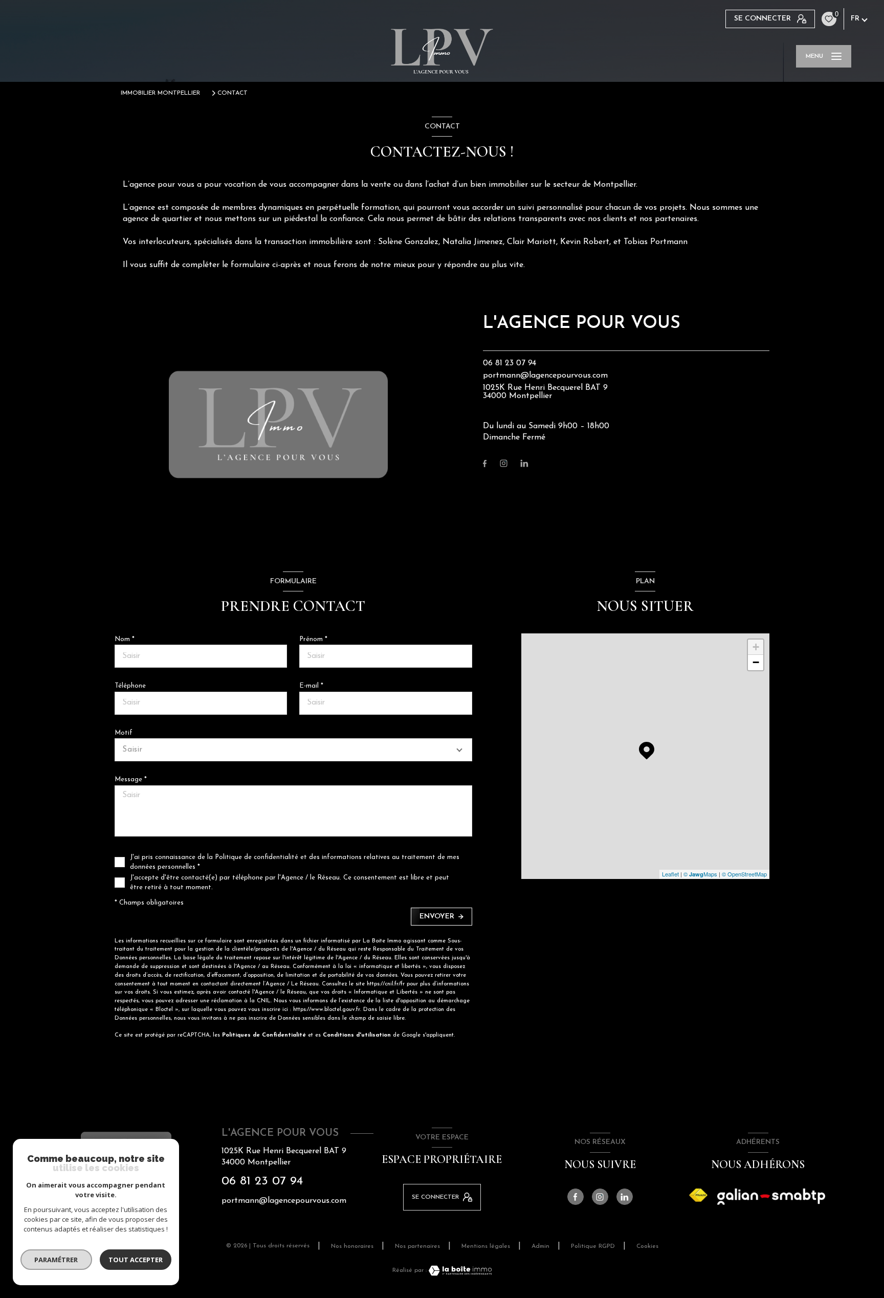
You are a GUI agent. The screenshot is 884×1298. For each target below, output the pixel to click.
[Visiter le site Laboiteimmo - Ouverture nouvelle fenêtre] (459, 1270)
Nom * (125, 639)
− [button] (756, 662)
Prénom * (313, 639)
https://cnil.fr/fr (386, 984)
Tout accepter (135, 1259)
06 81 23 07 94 (509, 363)
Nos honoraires (352, 1246)
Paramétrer (56, 1259)
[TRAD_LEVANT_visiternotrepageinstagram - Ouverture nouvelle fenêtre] (503, 463)
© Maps (700, 874)
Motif (123, 733)
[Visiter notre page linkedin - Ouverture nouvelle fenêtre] (524, 463)
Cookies (647, 1246)
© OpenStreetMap (744, 874)
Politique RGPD (593, 1246)
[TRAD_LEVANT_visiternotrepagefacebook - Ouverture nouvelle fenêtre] (485, 464)
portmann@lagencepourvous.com (545, 375)
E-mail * (311, 686)
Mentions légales (485, 1246)
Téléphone (130, 686)
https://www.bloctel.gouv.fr (326, 1010)
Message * (131, 779)
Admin (540, 1246)
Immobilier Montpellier (160, 93)
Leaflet (670, 874)
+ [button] (756, 647)
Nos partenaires (417, 1246)
